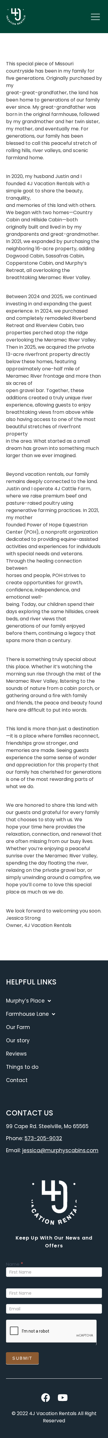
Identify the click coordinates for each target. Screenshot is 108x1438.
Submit (22, 1358)
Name (14, 1264)
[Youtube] (62, 1397)
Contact (17, 1080)
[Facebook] (45, 1397)
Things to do (22, 1067)
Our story (18, 1040)
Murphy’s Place (25, 1000)
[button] (95, 17)
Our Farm (18, 1027)
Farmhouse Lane (27, 1014)
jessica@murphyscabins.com (60, 1150)
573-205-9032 (43, 1138)
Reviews (16, 1053)
